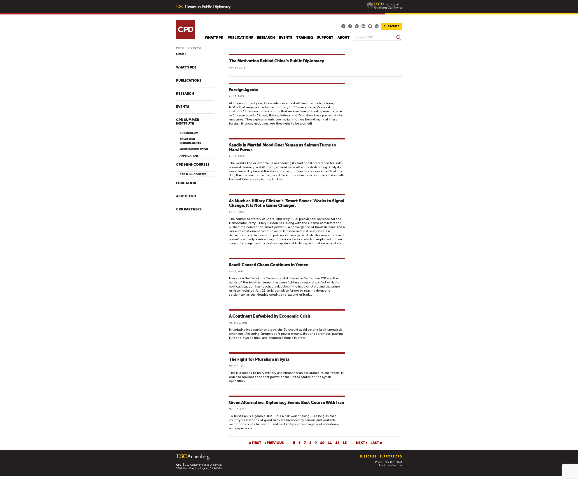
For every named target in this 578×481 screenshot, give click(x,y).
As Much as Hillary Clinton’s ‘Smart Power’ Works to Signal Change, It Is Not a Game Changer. (286, 203)
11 (330, 443)
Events (285, 38)
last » (376, 443)
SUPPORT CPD (391, 456)
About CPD (186, 196)
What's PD (214, 38)
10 (322, 443)
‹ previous (274, 443)
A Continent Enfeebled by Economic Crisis (270, 316)
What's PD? (186, 67)
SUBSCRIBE (391, 26)
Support (325, 38)
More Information (193, 149)
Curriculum (188, 133)
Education (186, 183)
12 (337, 443)
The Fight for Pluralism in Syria (259, 359)
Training (304, 38)
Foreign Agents (243, 89)
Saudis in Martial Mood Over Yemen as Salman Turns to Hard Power (282, 147)
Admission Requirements (190, 141)
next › (361, 443)
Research (266, 38)
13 (345, 443)
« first (255, 443)
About (344, 38)
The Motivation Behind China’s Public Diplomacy (276, 61)
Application (188, 155)
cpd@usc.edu (394, 465)
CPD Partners (189, 209)
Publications (240, 38)
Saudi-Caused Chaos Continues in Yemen (268, 264)
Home (180, 47)
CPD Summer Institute (187, 121)
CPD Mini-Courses (193, 165)
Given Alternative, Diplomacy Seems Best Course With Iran (286, 402)
